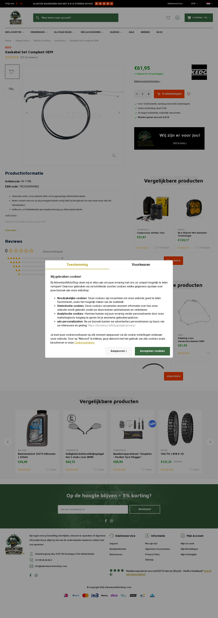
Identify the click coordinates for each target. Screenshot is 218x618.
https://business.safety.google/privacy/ (112, 325)
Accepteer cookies (152, 351)
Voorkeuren (141, 265)
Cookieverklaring (84, 342)
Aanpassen (118, 351)
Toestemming (77, 265)
